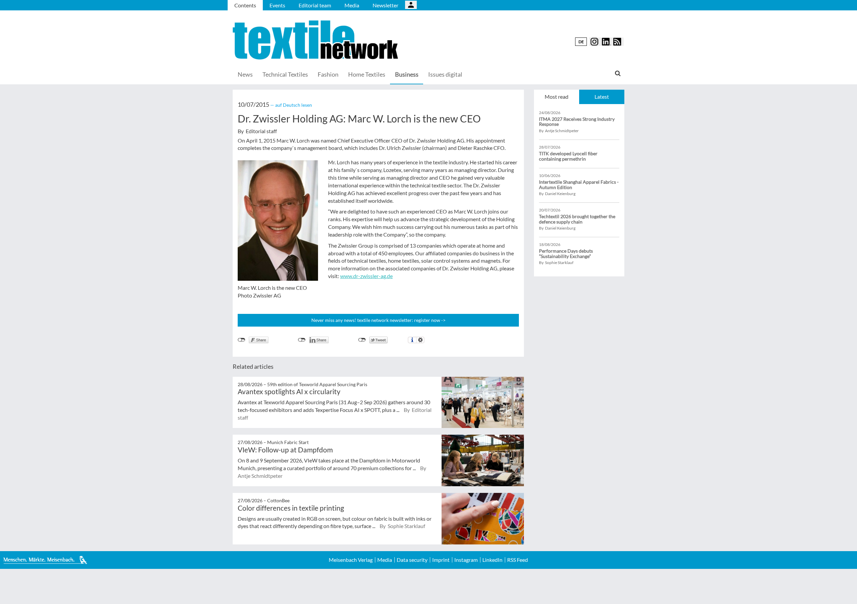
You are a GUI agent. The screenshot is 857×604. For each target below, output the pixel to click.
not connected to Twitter (362, 340)
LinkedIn (492, 560)
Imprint (441, 560)
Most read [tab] (556, 96)
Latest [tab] (602, 96)
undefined (302, 340)
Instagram (466, 560)
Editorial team (315, 5)
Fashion (328, 74)
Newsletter (385, 5)
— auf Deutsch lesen (291, 105)
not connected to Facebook (241, 340)
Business (406, 74)
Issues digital (445, 74)
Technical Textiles (285, 74)
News (245, 74)
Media (351, 5)
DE (581, 41)
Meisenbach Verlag (351, 560)
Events (277, 5)
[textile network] (316, 40)
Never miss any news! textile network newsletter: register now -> (378, 320)
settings (420, 340)
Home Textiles (366, 74)
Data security (412, 560)
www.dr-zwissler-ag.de (366, 276)
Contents (245, 5)
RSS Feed (517, 560)
